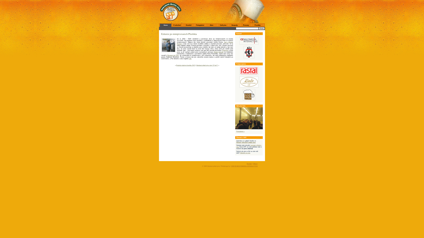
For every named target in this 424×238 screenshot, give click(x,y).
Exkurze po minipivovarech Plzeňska (179, 33)
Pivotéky (257, 25)
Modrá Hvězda (218, 52)
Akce (211, 25)
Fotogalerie (200, 25)
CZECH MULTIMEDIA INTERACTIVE (244, 166)
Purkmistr (225, 50)
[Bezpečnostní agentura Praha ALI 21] (249, 58)
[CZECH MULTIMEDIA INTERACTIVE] (248, 44)
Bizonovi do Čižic (173, 55)
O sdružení (177, 25)
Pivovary (246, 25)
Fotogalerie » (240, 131)
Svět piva (223, 25)
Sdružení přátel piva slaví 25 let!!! (207, 65)
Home (166, 25)
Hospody (235, 25)
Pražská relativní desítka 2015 (185, 65)
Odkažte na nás (245, 153)
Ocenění (188, 25)
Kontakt (249, 164)
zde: (190, 59)
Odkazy (255, 164)
